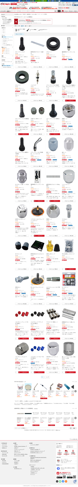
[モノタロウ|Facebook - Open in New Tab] (63, 482)
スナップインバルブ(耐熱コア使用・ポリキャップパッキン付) (68, 87)
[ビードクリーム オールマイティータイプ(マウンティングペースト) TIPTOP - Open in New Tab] (20, 386)
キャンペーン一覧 (5, 452)
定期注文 (18, 5)
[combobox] (36, 11)
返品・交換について (69, 447)
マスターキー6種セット (52, 322)
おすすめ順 (73, 25)
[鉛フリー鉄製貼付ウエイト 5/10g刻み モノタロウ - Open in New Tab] (28, 413)
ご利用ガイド (60, 443)
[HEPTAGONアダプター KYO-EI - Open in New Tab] (35, 413)
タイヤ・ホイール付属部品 (42, 14)
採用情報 (14, 459)
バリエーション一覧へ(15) (68, 235)
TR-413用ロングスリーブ (68, 254)
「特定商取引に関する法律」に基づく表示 (37, 468)
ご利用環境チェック (33, 472)
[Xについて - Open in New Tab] (57, 482)
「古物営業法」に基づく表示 (35, 469)
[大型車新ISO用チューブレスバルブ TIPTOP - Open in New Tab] (51, 386)
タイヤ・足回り (34, 14)
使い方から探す (4, 455)
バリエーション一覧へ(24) (68, 166)
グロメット (49, 51)
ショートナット (66, 184)
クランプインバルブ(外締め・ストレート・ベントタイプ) (52, 87)
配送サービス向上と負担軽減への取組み (21, 454)
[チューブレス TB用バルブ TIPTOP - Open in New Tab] (35, 386)
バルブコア (33, 85)
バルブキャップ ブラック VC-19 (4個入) (37, 322)
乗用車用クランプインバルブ (68, 52)
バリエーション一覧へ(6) (53, 100)
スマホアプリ (4, 462)
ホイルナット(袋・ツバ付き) (22, 184)
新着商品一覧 (4, 447)
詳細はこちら (58, 430)
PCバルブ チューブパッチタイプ (37, 288)
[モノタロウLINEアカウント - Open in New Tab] (60, 482)
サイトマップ (32, 474)
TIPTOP (24, 14)
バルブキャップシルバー (21, 356)
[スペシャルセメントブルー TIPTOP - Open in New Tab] (67, 386)
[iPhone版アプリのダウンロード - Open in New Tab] (61, 477)
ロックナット (65, 287)
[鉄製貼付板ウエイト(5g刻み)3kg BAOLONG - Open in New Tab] (20, 413)
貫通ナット (64, 118)
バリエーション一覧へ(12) (68, 134)
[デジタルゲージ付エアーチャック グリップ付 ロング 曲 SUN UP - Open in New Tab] (67, 413)
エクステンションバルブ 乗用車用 (53, 288)
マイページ (12, 5)
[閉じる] (45, 24)
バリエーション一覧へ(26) (22, 303)
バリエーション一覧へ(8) (53, 303)
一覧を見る (36, 408)
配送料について (59, 447)
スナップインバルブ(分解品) (22, 118)
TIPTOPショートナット (52, 356)
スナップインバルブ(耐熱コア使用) (21, 153)
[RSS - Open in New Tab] (66, 482)
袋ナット (48, 152)
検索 (59, 11)
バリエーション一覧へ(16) (53, 166)
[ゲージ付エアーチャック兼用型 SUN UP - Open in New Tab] (51, 413)
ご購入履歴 (23, 5)
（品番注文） (8, 11)
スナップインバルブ (20, 51)
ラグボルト (64, 219)
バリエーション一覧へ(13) (22, 100)
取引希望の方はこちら (18, 468)
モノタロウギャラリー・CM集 (19, 455)
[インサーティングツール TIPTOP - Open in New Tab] (43, 386)
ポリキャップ (18, 254)
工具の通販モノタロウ (18, 14)
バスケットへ (71, 100)
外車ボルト (18, 287)
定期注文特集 (4, 454)
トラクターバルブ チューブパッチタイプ (37, 220)
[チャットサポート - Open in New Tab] (64, 4)
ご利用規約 (32, 466)
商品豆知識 (4, 460)
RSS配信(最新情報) (5, 463)
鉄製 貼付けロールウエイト (37, 254)
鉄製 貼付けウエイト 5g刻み (37, 52)
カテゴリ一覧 (4, 444)
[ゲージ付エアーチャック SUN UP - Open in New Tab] (43, 413)
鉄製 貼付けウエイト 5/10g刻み (52, 185)
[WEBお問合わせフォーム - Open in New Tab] (60, 4)
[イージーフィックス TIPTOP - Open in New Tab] (59, 386)
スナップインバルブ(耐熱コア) (53, 119)
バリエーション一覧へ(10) (37, 166)
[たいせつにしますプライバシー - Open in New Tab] (75, 481)
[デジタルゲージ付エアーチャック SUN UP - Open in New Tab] (59, 413)
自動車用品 (28, 14)
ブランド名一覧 (4, 446)
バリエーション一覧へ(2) (37, 134)
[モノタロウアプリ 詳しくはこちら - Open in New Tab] (66, 473)
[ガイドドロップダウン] (69, 5)
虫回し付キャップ (50, 254)
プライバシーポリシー (34, 471)
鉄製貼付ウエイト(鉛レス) (68, 322)
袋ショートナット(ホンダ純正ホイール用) (68, 357)
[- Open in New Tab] (59, 452)
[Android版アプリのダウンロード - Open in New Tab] (71, 477)
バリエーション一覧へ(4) (69, 303)
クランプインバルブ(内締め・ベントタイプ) (37, 153)
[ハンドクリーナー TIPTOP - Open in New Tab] (28, 386)
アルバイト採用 (16, 460)
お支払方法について (69, 445)
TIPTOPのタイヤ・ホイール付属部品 (23, 17)
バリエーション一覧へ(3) (37, 100)
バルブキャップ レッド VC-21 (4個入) (21, 322)
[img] (5, 4)
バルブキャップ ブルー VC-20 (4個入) (37, 357)
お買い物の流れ (59, 445)
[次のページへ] (75, 391)
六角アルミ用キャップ (36, 118)
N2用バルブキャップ (20, 219)
